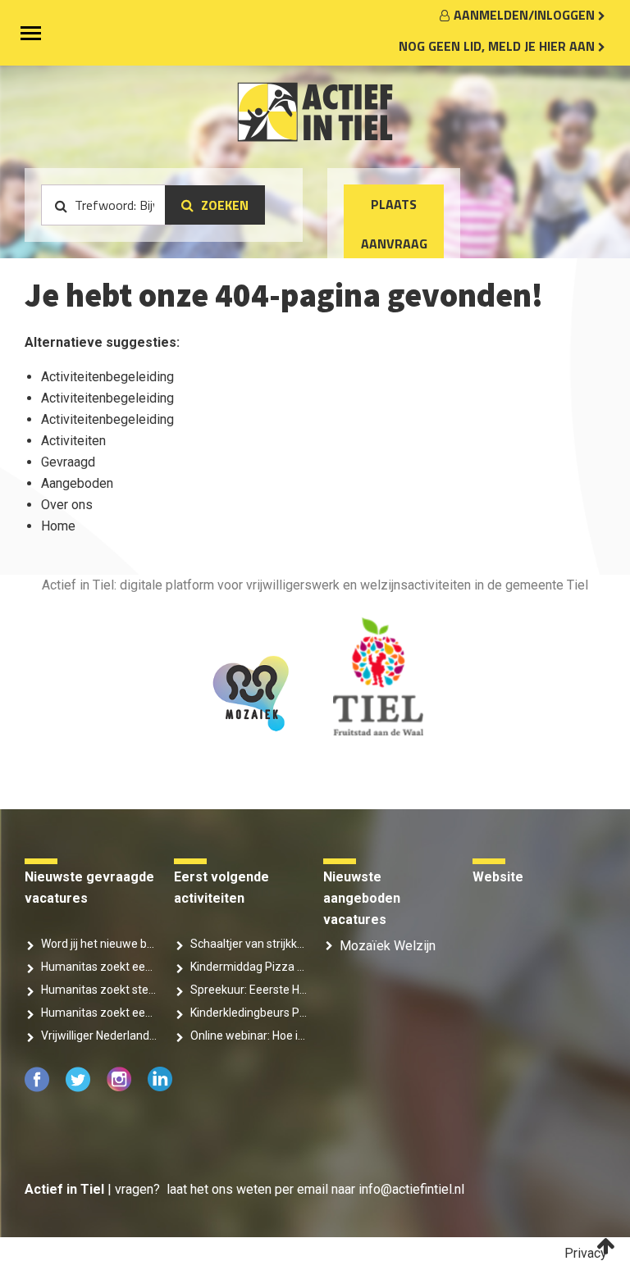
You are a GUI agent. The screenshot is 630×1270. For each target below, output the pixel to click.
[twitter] (80, 1087)
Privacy (585, 1253)
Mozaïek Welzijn (388, 946)
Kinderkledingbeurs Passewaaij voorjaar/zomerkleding (248, 1012)
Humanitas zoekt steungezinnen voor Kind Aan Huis (99, 989)
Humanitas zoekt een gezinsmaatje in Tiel (99, 1012)
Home (58, 526)
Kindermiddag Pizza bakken (248, 966)
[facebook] (38, 1087)
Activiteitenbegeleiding (107, 377)
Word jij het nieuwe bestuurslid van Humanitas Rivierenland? (99, 943)
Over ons (67, 504)
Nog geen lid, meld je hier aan (498, 46)
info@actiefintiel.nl (411, 1189)
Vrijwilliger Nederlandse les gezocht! (99, 1035)
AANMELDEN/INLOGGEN (526, 15)
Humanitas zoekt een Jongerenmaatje (99, 966)
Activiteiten (73, 440)
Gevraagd (68, 462)
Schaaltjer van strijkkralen (248, 943)
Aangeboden (77, 483)
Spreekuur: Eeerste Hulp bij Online (248, 989)
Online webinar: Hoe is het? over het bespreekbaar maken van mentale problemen (248, 1035)
